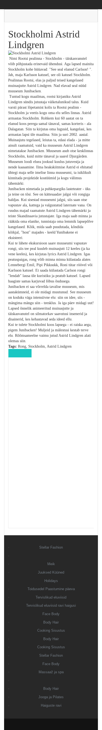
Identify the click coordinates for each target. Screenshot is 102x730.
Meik (51, 564)
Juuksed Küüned (51, 572)
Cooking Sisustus (51, 630)
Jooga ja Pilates (51, 697)
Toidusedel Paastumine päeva (51, 589)
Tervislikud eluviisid (51, 597)
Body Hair (51, 622)
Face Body (51, 614)
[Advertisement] (51, 446)
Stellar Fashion (51, 547)
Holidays (51, 581)
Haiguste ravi (51, 705)
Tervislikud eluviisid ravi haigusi (51, 605)
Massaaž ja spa (51, 672)
